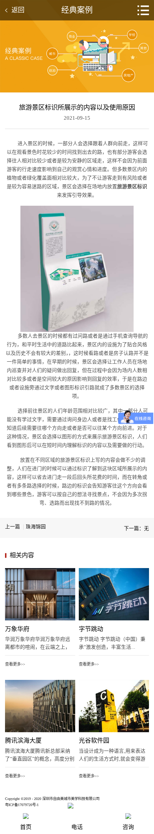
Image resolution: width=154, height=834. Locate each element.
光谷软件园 (94, 740)
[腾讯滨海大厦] (40, 682)
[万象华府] (40, 570)
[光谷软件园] (114, 682)
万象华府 (17, 629)
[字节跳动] (114, 570)
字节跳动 (91, 629)
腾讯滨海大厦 (23, 740)
